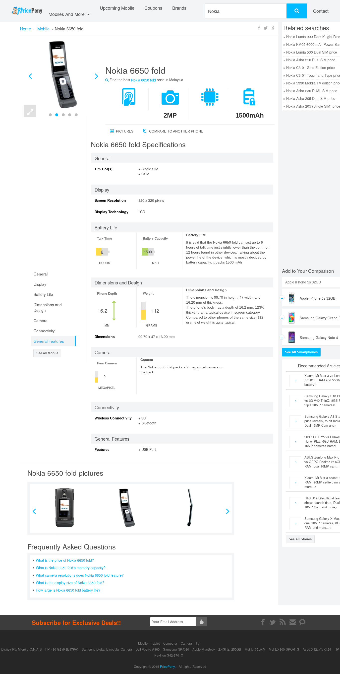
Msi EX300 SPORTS (284, 649)
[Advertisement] (184, 52)
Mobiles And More (67, 14)
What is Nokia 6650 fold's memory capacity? (71, 567)
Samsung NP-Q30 (176, 649)
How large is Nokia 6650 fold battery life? (68, 590)
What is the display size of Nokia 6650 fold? (70, 582)
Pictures (124, 131)
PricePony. (168, 666)
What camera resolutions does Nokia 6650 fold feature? (80, 575)
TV (197, 643)
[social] (302, 622)
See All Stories (300, 539)
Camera (187, 643)
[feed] (282, 622)
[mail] (292, 622)
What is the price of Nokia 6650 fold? (65, 560)
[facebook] (262, 622)
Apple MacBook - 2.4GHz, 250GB (216, 649)
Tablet (156, 643)
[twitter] (272, 622)
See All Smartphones (301, 352)
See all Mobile (47, 353)
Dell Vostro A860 (147, 649)
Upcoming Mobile (117, 7)
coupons (153, 7)
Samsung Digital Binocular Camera (107, 649)
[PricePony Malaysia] (26, 10)
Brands (179, 7)
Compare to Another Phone (175, 131)
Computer (170, 643)
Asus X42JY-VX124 (317, 649)
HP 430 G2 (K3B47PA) (61, 649)
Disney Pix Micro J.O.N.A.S (21, 649)
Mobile (143, 643)
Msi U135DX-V (255, 649)
